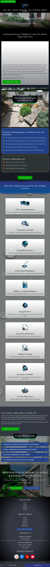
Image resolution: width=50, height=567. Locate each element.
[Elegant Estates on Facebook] (22, 557)
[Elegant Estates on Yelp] (27, 557)
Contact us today (7, 78)
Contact (25, 509)
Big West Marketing (40, 562)
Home (25, 503)
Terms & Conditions (26, 562)
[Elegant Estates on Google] (16, 557)
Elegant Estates (25, 7)
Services (25, 506)
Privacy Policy (17, 562)
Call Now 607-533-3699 (8, 1)
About (25, 504)
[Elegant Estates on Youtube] (33, 557)
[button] (25, 444)
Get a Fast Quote (16, 488)
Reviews (25, 508)
